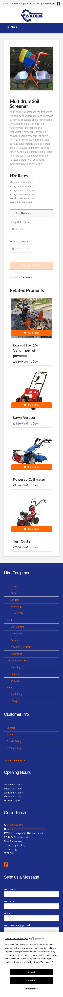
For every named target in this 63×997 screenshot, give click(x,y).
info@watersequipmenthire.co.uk (25, 3)
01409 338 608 (49, 3)
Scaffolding (16, 694)
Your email (9, 901)
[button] (14, 51)
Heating (14, 674)
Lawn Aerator (24, 417)
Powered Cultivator (29, 479)
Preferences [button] (46, 962)
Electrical (15, 680)
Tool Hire (12, 586)
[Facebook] (7, 864)
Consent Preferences (15, 760)
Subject (8, 913)
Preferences (31, 989)
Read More (33, 332)
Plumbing (15, 667)
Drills (13, 593)
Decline (31, 980)
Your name (10, 889)
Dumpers (15, 640)
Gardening (26, 277)
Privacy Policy (14, 748)
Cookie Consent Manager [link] (16, 938)
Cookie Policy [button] (26, 959)
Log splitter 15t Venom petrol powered (26, 350)
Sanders (14, 599)
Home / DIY (16, 613)
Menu (14, 27)
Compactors (17, 633)
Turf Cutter (22, 541)
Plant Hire (12, 620)
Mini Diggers (17, 626)
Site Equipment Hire (17, 660)
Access (10, 687)
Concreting (16, 653)
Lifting (13, 701)
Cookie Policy (14, 741)
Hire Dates (21, 213)
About (10, 734)
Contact (11, 727)
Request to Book (31, 265)
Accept (31, 972)
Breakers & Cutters (20, 647)
